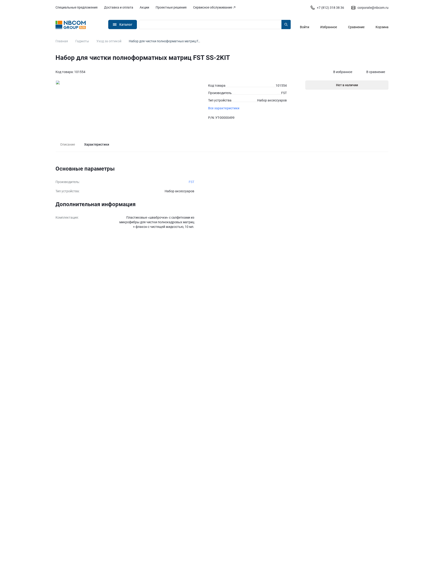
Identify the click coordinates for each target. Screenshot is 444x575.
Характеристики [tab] (96, 144)
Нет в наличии (347, 85)
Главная (62, 41)
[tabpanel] (222, 197)
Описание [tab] (67, 144)
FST (191, 182)
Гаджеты (82, 41)
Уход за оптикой (108, 41)
